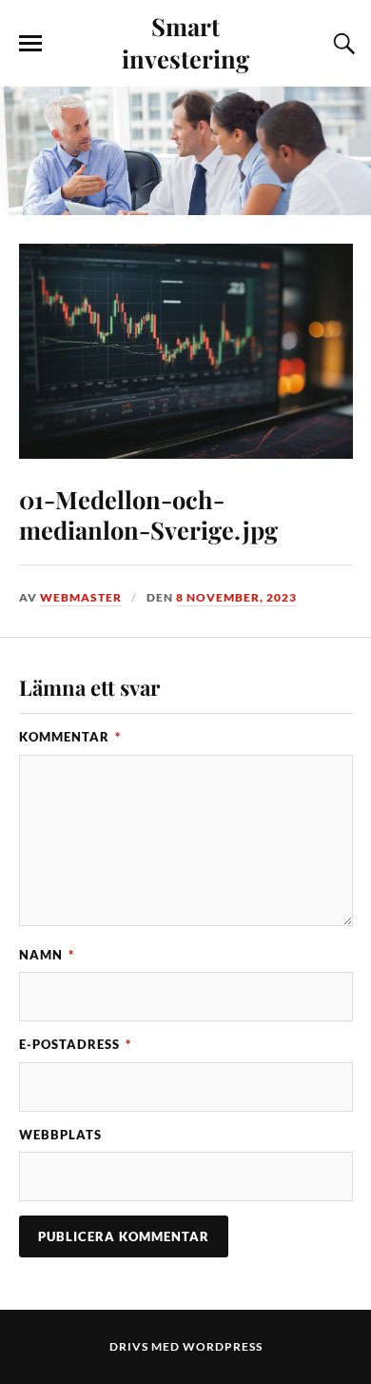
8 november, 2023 (236, 597)
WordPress (223, 1346)
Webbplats (60, 1134)
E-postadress (75, 1044)
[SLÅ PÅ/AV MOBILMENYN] (30, 43)
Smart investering (185, 42)
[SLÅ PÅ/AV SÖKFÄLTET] (341, 43)
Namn (46, 954)
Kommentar (70, 736)
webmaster (81, 597)
